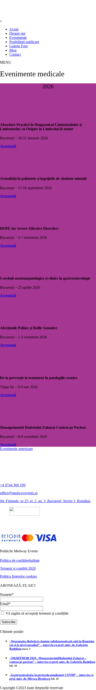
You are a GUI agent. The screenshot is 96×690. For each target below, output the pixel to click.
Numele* (7, 595)
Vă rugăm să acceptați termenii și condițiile (37, 613)
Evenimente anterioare (16, 449)
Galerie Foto (18, 46)
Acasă (13, 29)
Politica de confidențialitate (20, 560)
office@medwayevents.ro (19, 493)
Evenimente (18, 38)
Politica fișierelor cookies (18, 576)
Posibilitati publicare (24, 42)
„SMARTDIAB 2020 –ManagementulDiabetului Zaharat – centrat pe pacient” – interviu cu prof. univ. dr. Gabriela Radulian (52, 660)
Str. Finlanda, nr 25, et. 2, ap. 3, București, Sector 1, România (45, 501)
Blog (13, 50)
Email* (5, 604)
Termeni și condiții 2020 (18, 568)
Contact (15, 54)
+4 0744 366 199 (12, 485)
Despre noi (17, 33)
